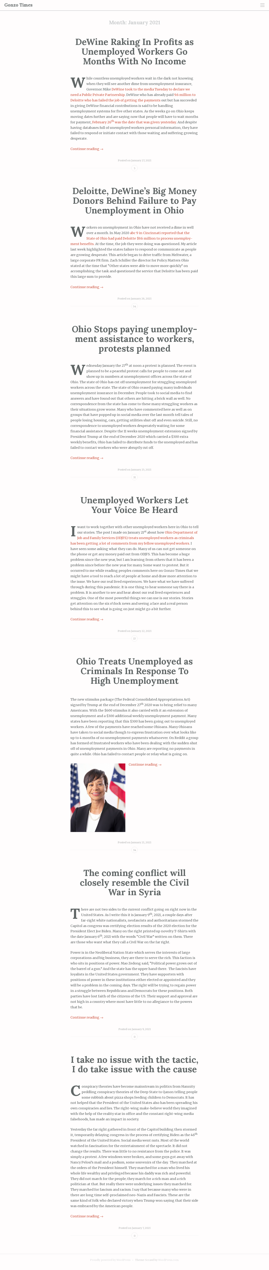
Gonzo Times (18, 5)
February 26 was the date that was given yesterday (134, 122)
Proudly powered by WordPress (110, 1260)
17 (134, 638)
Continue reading (86, 149)
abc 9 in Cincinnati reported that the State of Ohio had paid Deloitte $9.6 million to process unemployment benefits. (131, 238)
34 (134, 850)
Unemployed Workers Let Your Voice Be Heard (134, 504)
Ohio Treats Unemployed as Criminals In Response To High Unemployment (134, 671)
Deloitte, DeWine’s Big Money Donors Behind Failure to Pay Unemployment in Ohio (134, 200)
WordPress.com (168, 1260)
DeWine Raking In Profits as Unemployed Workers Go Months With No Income (134, 51)
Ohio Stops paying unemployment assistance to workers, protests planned (134, 338)
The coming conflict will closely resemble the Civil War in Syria (134, 882)
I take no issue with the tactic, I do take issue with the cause (134, 1064)
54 (134, 306)
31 (134, 477)
